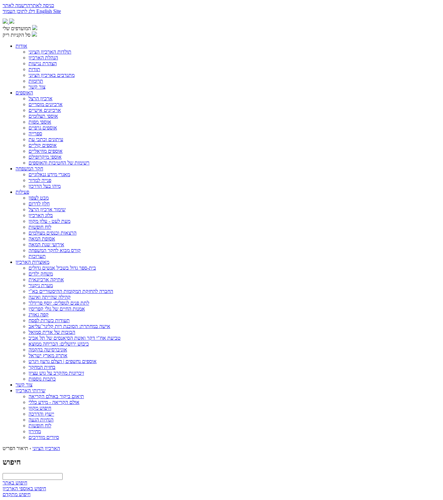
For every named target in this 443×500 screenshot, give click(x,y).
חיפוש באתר (15, 482)
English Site (48, 11)
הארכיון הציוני (46, 448)
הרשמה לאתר (16, 5)
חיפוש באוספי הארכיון (24, 488)
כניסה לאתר (42, 5)
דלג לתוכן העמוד (19, 11)
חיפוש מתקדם (16, 494)
